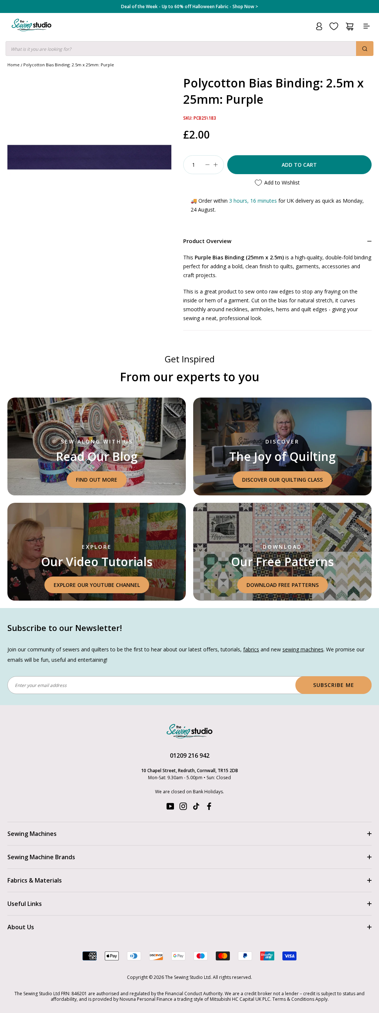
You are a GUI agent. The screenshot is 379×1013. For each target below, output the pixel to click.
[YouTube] (170, 807)
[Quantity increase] (216, 164)
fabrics (251, 649)
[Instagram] (183, 807)
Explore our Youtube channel (97, 584)
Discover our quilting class (282, 479)
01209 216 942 (189, 755)
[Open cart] (349, 26)
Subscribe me (333, 684)
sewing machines (302, 649)
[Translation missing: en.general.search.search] (364, 48)
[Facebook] (209, 807)
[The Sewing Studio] (31, 33)
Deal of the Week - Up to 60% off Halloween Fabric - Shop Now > (189, 6)
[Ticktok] (196, 807)
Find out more (96, 479)
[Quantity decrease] (208, 164)
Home (13, 64)
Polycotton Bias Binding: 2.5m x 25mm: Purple (68, 64)
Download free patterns (282, 584)
